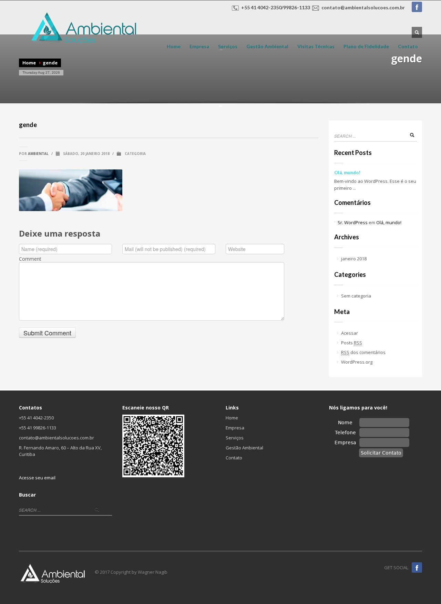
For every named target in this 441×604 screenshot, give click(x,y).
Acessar (349, 333)
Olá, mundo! (347, 172)
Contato (408, 46)
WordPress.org (356, 362)
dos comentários (363, 352)
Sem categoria (356, 296)
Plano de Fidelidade (366, 46)
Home (174, 46)
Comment (30, 259)
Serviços (225, 46)
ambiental (38, 153)
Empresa (199, 46)
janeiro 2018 (354, 259)
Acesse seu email (37, 478)
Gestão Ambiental (267, 46)
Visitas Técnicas (316, 46)
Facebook (417, 7)
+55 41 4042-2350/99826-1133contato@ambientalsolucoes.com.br (323, 7)
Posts (351, 343)
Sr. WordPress (353, 222)
